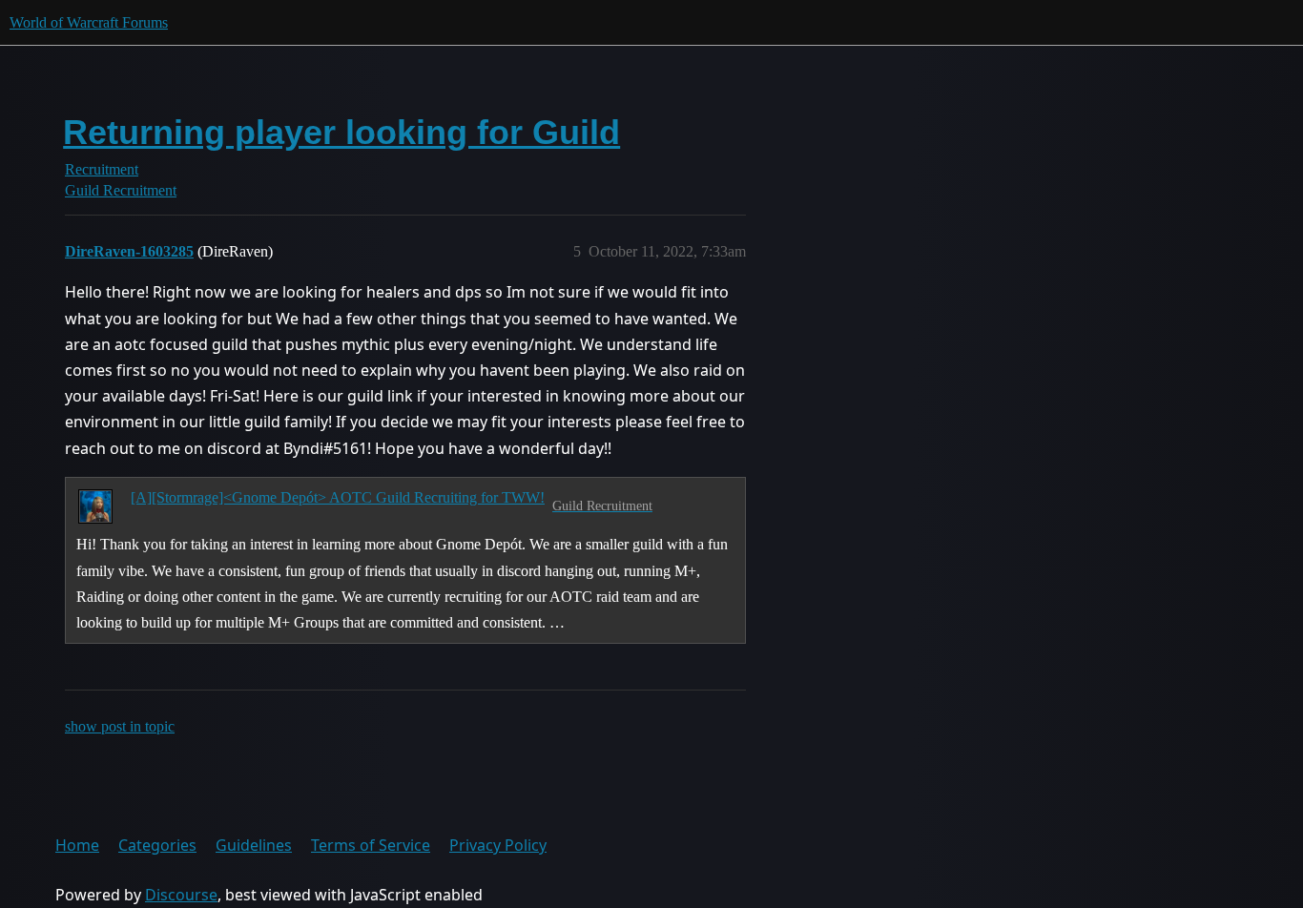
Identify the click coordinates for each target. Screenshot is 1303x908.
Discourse (181, 894)
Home (77, 845)
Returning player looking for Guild (341, 132)
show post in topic (120, 726)
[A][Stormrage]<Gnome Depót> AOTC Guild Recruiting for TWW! (338, 497)
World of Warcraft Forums (89, 22)
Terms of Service (370, 845)
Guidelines (254, 845)
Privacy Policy (498, 845)
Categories (157, 845)
